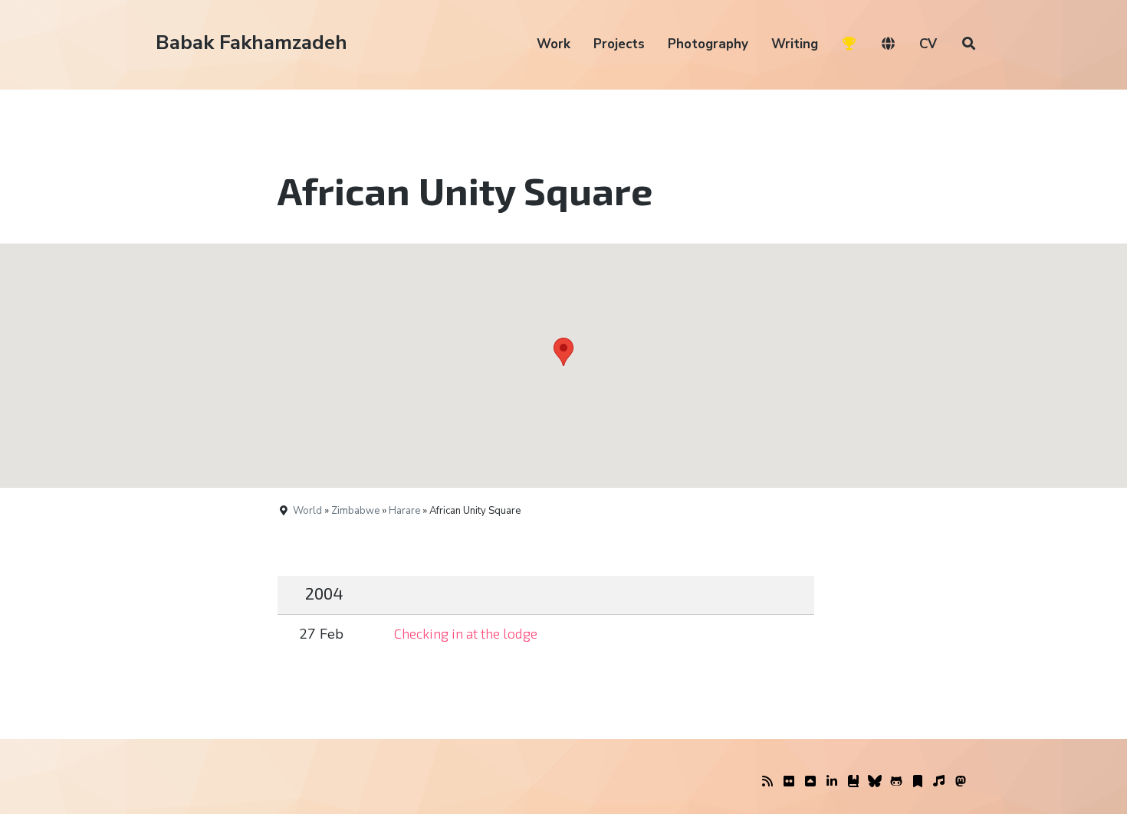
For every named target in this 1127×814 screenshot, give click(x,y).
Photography (708, 44)
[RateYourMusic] (939, 781)
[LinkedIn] (832, 781)
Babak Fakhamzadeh (251, 42)
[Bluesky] (875, 781)
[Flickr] (789, 781)
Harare (404, 511)
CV (928, 44)
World (307, 511)
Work (553, 44)
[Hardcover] (853, 781)
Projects (619, 44)
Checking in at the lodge (465, 633)
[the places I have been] (810, 781)
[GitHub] (896, 781)
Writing (794, 44)
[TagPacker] (917, 781)
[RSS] (767, 781)
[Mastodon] (960, 781)
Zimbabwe (355, 511)
